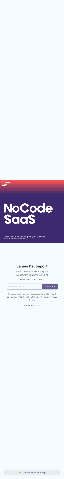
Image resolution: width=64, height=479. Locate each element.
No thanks (30, 305)
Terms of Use (45, 294)
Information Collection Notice (34, 297)
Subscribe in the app (34, 472)
